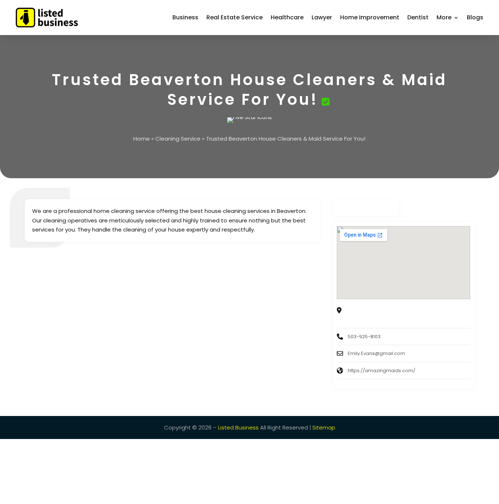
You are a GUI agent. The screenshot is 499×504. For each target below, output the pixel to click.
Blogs (475, 17)
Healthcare (287, 17)
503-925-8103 (364, 336)
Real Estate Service (234, 17)
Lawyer (322, 17)
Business (185, 17)
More (444, 17)
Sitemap (323, 427)
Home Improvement (369, 17)
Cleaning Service (178, 138)
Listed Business (238, 427)
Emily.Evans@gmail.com (376, 353)
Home (141, 138)
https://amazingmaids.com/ (381, 370)
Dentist (417, 17)
